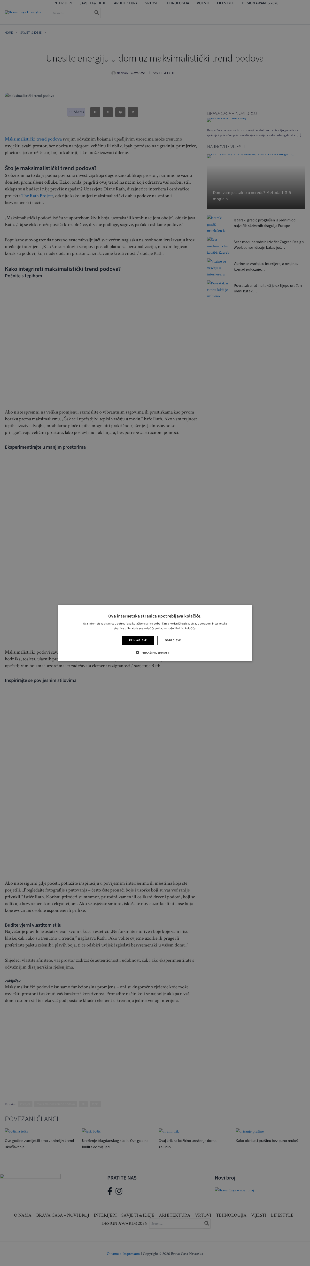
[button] (155, 652)
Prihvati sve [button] (138, 640)
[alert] (155, 633)
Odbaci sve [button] (173, 640)
